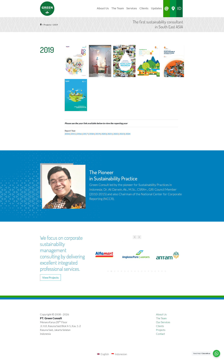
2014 (67, 134)
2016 (79, 134)
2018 (91, 134)
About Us (161, 314)
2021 (109, 134)
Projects (160, 329)
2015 (73, 134)
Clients (160, 326)
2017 (85, 134)
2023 (122, 134)
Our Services (163, 322)
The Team (161, 318)
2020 (103, 134)
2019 (97, 134)
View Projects (50, 277)
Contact (160, 333)
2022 (115, 134)
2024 (128, 134)
